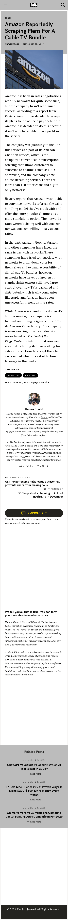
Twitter (44, 417)
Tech (8, 18)
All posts (26, 465)
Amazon (30, 375)
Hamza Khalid (12, 43)
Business (13, 375)
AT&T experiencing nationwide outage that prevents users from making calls (32, 483)
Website (43, 465)
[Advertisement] (34, 570)
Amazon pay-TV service (36, 382)
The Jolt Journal (47, 413)
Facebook (39, 420)
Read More (35, 773)
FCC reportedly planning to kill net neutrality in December (40, 494)
